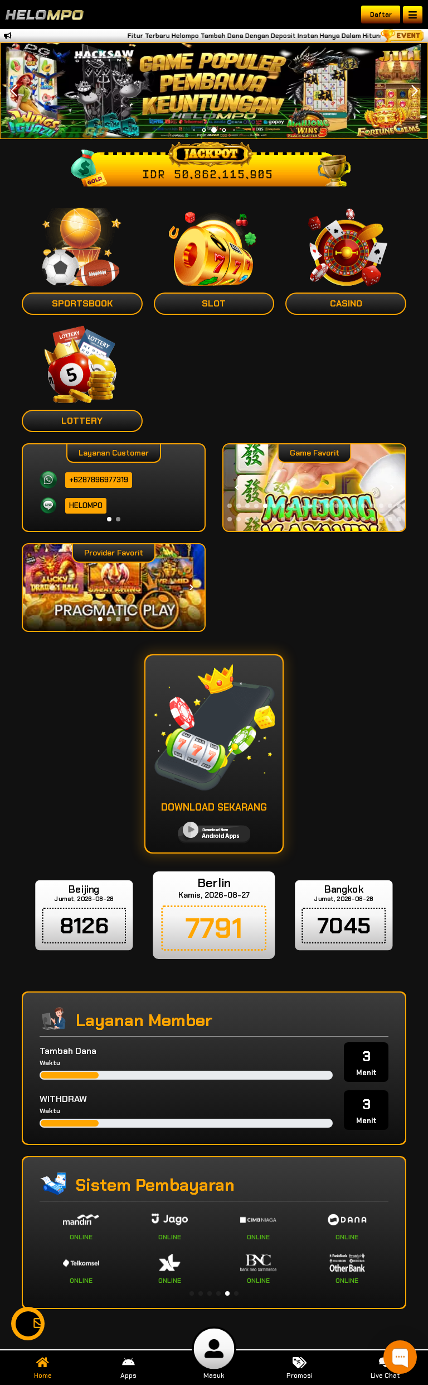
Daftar (381, 14)
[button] (414, 91)
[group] (314, 487)
